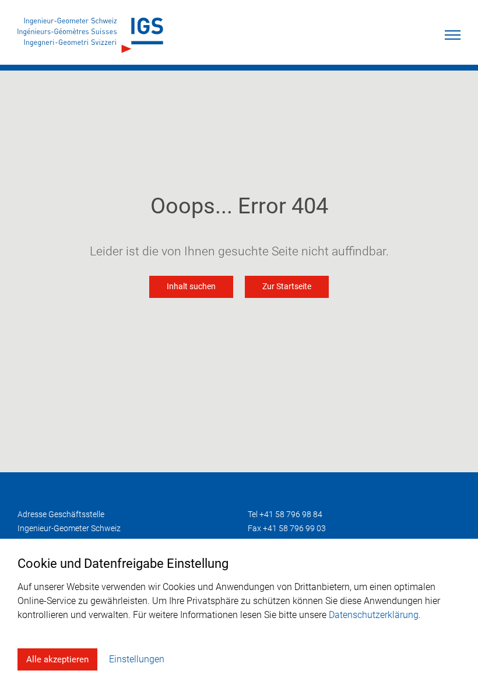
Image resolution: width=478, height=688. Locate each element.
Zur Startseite (286, 287)
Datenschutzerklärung (374, 614)
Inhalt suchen (191, 287)
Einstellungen (136, 659)
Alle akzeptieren (57, 659)
